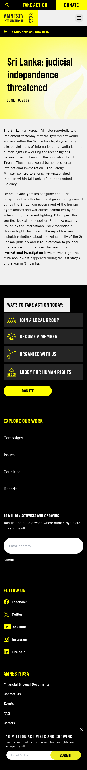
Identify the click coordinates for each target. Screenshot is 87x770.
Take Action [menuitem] (35, 5)
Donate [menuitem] (75, 6)
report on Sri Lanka (49, 220)
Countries (12, 471)
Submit (9, 560)
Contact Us (12, 694)
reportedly (61, 130)
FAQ (7, 713)
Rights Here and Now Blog (30, 31)
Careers (9, 723)
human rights (14, 152)
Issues (9, 454)
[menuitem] (7, 5)
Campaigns (13, 437)
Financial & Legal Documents (26, 684)
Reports (10, 488)
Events (9, 703)
